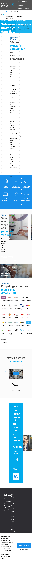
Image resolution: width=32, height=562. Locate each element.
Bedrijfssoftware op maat (14, 13)
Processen (14, 11)
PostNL (10, 317)
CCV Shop (22, 309)
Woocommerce (6, 300)
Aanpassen (24, 550)
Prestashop (11, 308)
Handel (9, 501)
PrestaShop (13, 514)
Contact (26, 8)
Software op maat (5, 503)
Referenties (20, 5)
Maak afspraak (16, 469)
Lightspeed (11, 300)
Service (9, 504)
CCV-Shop (12, 520)
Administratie (9, 506)
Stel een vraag (16, 476)
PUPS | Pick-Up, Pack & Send (16, 384)
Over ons (19, 8)
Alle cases (16, 390)
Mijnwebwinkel (18, 308)
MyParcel (11, 325)
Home (8, 11)
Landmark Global (11, 334)
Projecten (19, 16)
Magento (17, 300)
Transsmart (17, 325)
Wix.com (29, 300)
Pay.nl (3, 333)
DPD (28, 317)
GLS (4, 325)
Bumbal (23, 325)
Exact (3, 317)
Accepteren (24, 545)
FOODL (29, 308)
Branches (28, 24)
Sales (11, 239)
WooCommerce (13, 503)
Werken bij (9, 18)
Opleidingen (9, 509)
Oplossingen (10, 16)
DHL (22, 317)
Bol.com (4, 308)
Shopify (23, 300)
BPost (16, 317)
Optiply (29, 325)
